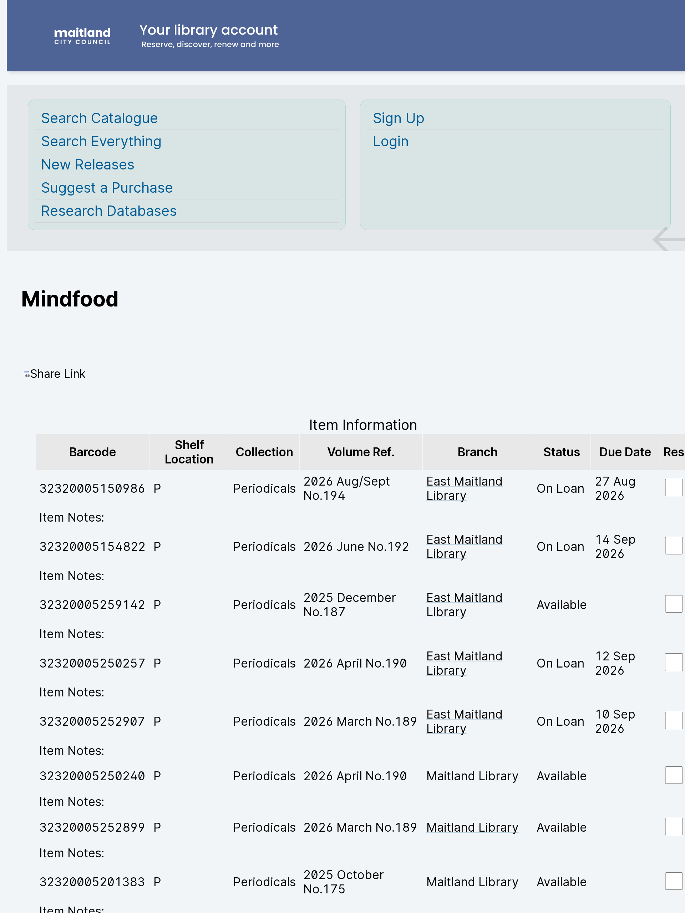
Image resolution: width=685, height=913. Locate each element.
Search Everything (101, 141)
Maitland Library (472, 776)
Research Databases (109, 210)
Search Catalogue (99, 118)
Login (391, 141)
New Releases (88, 164)
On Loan (560, 488)
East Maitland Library (464, 488)
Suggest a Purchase (107, 187)
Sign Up (399, 118)
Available (562, 605)
